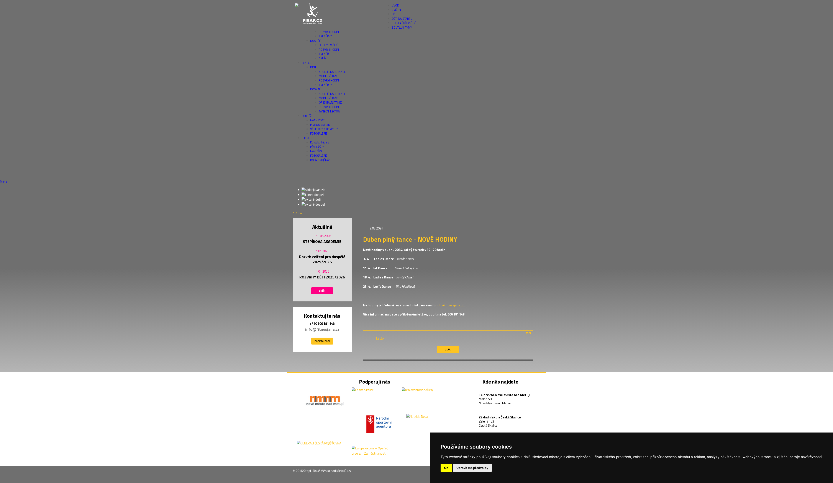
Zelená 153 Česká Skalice (500, 418)
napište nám (322, 341)
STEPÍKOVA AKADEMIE (322, 241)
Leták (380, 338)
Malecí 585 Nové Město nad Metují (504, 396)
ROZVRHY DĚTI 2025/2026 (322, 277)
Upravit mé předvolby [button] (472, 468)
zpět (448, 349)
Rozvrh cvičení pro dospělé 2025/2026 (322, 259)
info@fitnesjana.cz (322, 329)
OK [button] (446, 468)
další (322, 290)
